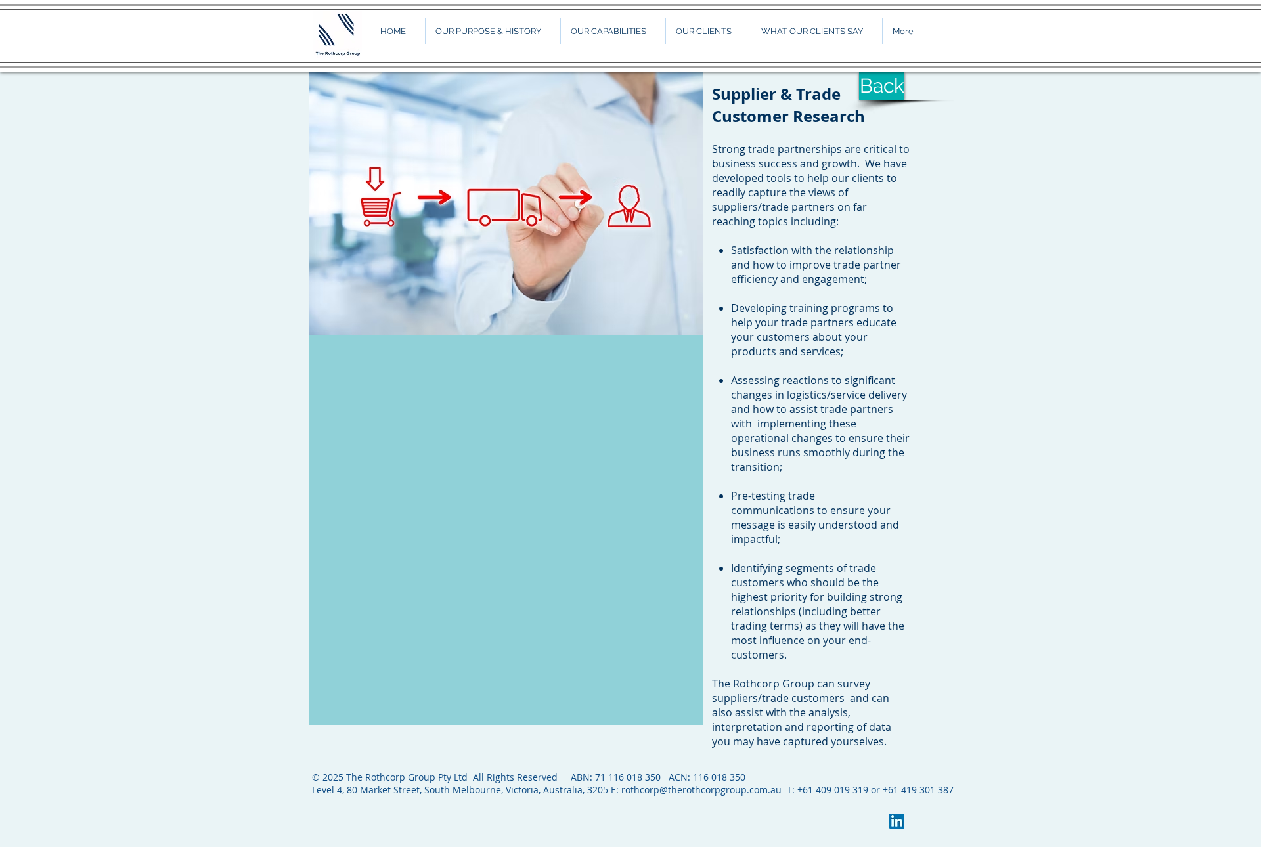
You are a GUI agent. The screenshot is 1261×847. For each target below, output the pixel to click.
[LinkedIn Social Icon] (896, 821)
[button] (612, 31)
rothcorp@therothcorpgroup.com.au (701, 789)
